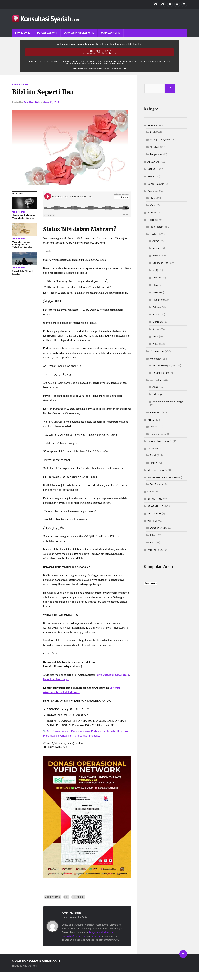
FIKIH (150, 219)
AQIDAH (152, 168)
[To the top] (183, 954)
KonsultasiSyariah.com (74, 935)
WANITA (152, 520)
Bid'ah (153, 455)
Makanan (157, 292)
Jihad (155, 284)
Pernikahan (20, 84)
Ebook (153, 197)
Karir (152, 542)
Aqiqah (156, 247)
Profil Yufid (23, 33)
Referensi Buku (158, 433)
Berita (150, 176)
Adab (153, 132)
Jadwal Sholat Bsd (90, 735)
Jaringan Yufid (110, 33)
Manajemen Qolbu (160, 139)
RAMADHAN (154, 498)
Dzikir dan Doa (160, 262)
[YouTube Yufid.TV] (155, 4)
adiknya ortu (52, 897)
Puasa (155, 314)
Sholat (155, 329)
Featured (152, 212)
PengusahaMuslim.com (101, 932)
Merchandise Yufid (157, 469)
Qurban (156, 321)
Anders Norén (31, 966)
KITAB (150, 419)
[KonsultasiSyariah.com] (99, 19)
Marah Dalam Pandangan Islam (61, 735)
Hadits (153, 426)
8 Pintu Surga (76, 731)
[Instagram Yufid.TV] (177, 4)
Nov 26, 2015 (51, 102)
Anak (155, 386)
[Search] (184, 4)
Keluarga (157, 394)
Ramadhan (155, 412)
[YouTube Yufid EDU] (163, 4)
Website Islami (155, 549)
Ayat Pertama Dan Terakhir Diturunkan (107, 731)
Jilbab (153, 535)
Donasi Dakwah (47, 33)
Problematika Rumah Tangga (167, 401)
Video (153, 205)
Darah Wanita (157, 527)
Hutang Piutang (160, 372)
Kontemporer (157, 351)
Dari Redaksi (156, 484)
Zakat (155, 343)
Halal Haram (156, 226)
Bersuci (156, 255)
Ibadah (153, 234)
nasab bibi (78, 897)
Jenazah (156, 277)
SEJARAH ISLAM (156, 506)
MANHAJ (152, 448)
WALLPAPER (154, 513)
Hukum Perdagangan (163, 365)
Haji (154, 270)
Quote (150, 491)
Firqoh (153, 462)
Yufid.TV (96, 935)
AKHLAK (152, 125)
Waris (155, 336)
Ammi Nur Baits (32, 102)
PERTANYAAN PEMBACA (161, 477)
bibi (66, 897)
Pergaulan (155, 154)
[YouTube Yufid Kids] (170, 4)
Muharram (158, 299)
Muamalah (155, 358)
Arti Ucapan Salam (57, 731)
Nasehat (154, 146)
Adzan (155, 240)
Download (153, 190)
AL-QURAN (153, 161)
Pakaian (156, 307)
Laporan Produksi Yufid (79, 33)
